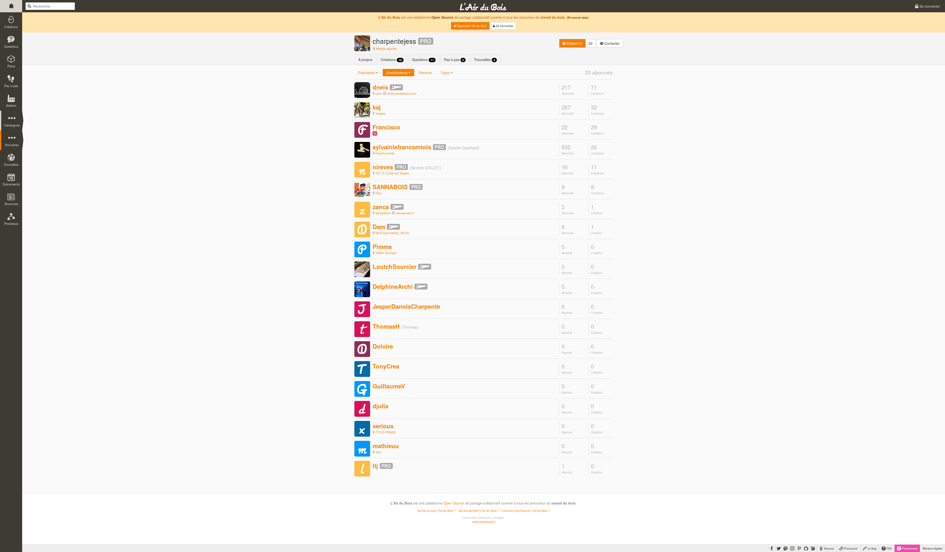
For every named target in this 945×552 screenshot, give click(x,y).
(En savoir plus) (578, 17)
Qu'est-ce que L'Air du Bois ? (436, 510)
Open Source (442, 17)
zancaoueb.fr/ (405, 213)
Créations (391, 59)
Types (446, 72)
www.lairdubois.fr (483, 522)
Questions (423, 59)
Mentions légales (933, 548)
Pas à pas (454, 59)
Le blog (871, 548)
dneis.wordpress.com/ (402, 93)
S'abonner (574, 43)
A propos (365, 59)
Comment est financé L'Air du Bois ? (526, 510)
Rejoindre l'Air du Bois (471, 26)
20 (591, 43)
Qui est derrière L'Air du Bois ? (478, 510)
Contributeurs (397, 72)
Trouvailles (484, 59)
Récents (425, 72)
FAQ (889, 548)
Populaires (367, 72)
